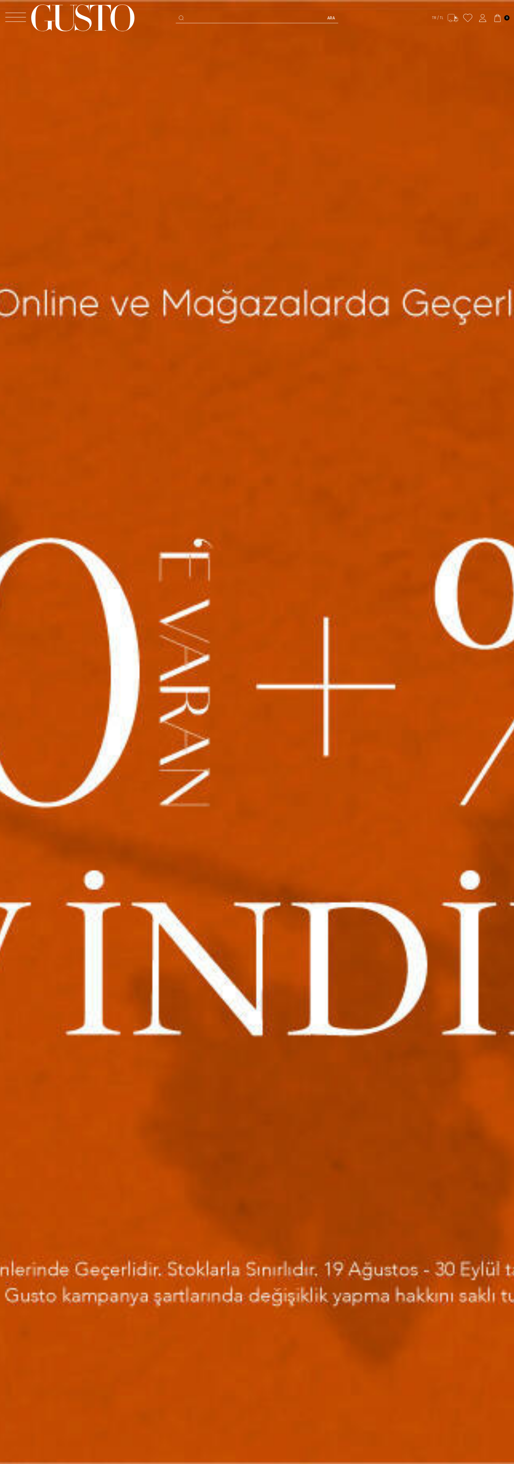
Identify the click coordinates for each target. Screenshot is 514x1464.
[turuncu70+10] (257, 732)
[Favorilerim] (468, 18)
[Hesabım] (482, 18)
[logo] (82, 17)
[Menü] (15, 18)
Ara (331, 18)
